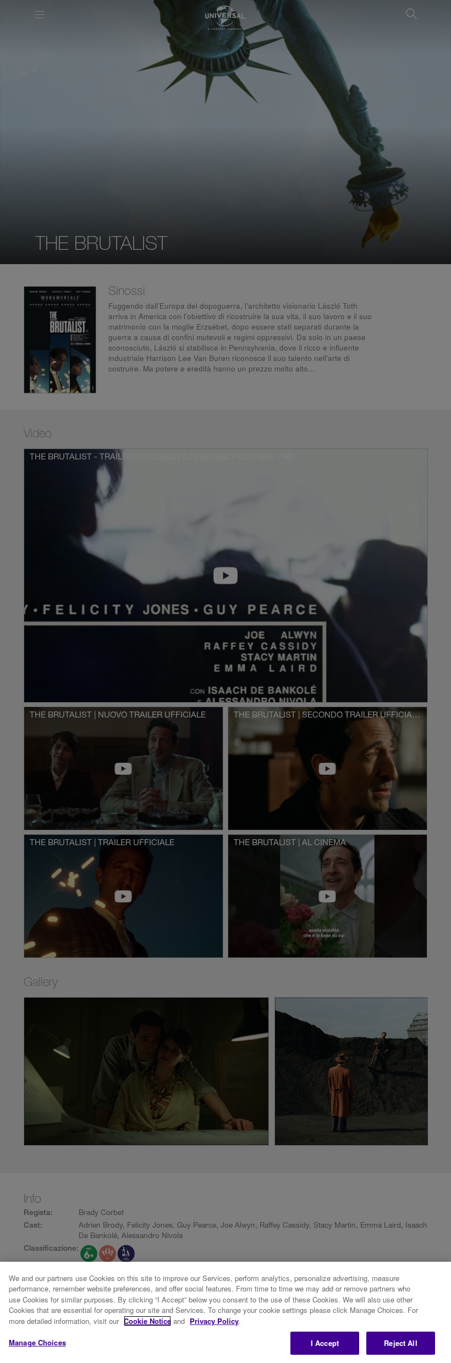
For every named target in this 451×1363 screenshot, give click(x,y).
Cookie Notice (147, 1321)
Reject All (400, 1343)
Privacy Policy (214, 1321)
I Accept (325, 1343)
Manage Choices (37, 1342)
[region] (225, 1312)
